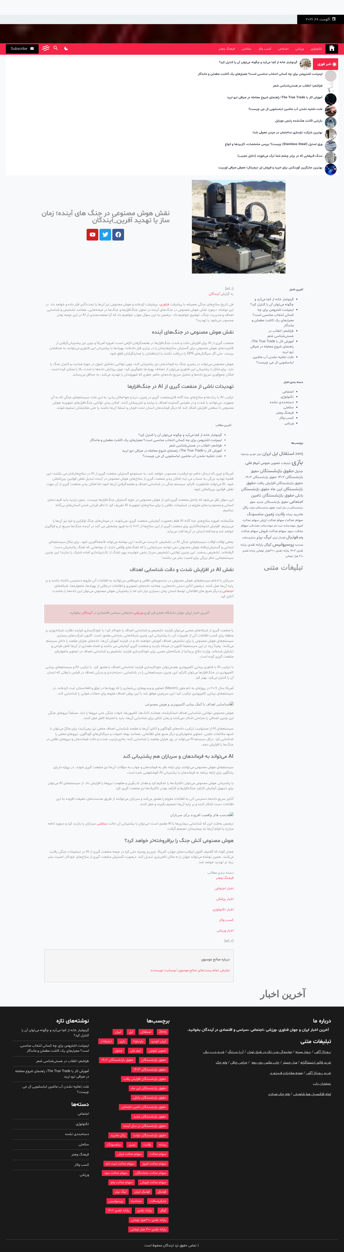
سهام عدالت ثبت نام (285, 526)
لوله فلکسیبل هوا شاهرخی (312, 1094)
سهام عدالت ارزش (272, 520)
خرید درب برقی (213, 1052)
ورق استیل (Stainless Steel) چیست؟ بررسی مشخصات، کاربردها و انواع (273, 144)
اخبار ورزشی (225, 930)
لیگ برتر (263, 537)
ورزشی (300, 49)
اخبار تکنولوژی (223, 909)
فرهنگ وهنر (227, 49)
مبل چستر (290, 1062)
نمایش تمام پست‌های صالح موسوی (204, 970)
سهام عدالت (294, 520)
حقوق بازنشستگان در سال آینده (144, 1126)
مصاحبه (299, 545)
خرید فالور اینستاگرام (315, 1062)
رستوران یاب (322, 1083)
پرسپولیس (283, 544)
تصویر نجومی (270, 463)
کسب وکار (264, 49)
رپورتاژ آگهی (322, 1052)
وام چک (221, 1062)
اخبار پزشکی (225, 899)
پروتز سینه (303, 1052)
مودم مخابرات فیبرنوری (286, 1073)
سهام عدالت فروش (272, 531)
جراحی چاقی (238, 1062)
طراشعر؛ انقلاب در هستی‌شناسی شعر (297, 86)
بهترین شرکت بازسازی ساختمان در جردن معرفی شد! (287, 133)
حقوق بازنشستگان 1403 (261, 477)
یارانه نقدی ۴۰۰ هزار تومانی (148, 1229)
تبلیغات (286, 463)
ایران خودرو (255, 454)
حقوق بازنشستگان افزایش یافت (280, 483)
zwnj (299, 453)
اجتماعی (283, 49)
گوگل (267, 544)
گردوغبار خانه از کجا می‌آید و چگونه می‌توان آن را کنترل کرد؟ (258, 63)
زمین (269, 514)
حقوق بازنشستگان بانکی (149, 1097)
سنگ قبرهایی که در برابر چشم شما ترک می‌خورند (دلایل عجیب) (280, 156)
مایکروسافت (248, 538)
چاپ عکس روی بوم (265, 1062)
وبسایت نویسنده (163, 970)
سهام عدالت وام (121, 1182)
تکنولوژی (316, 49)
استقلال (286, 453)
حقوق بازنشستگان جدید (272, 502)
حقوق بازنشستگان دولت (262, 508)
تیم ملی (252, 463)
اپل (275, 453)
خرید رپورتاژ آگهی (318, 1073)
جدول (299, 471)
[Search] (55, 49)
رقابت (280, 514)
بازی (297, 462)
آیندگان (214, 294)
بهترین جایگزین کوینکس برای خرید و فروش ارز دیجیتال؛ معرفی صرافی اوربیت (270, 168)
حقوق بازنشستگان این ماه (148, 1088)
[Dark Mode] (66, 49)
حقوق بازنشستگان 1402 (117, 1060)
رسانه (289, 514)
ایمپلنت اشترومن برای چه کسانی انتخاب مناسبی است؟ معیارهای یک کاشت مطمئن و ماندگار (260, 74)
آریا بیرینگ (236, 1052)
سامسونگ (255, 514)
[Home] (332, 49)
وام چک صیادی (279, 1094)
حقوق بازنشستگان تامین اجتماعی (143, 1107)
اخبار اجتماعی (224, 888)
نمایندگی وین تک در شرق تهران (269, 1052)
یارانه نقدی (255, 544)
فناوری (164, 304)
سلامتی (246, 49)
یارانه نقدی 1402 (118, 1210)
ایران (266, 453)
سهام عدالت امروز (154, 1163)
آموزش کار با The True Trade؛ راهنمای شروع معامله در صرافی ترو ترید (274, 98)
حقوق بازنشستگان (277, 471)
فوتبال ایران (278, 538)
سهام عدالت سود (115, 1173)
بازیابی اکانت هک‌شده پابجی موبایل (298, 121)
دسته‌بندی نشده (282, 402)
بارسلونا (245, 454)
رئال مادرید (118, 1135)
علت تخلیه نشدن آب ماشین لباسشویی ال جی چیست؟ (285, 109)
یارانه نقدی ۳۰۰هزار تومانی (272, 551)
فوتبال (292, 537)
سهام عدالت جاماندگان (261, 526)
